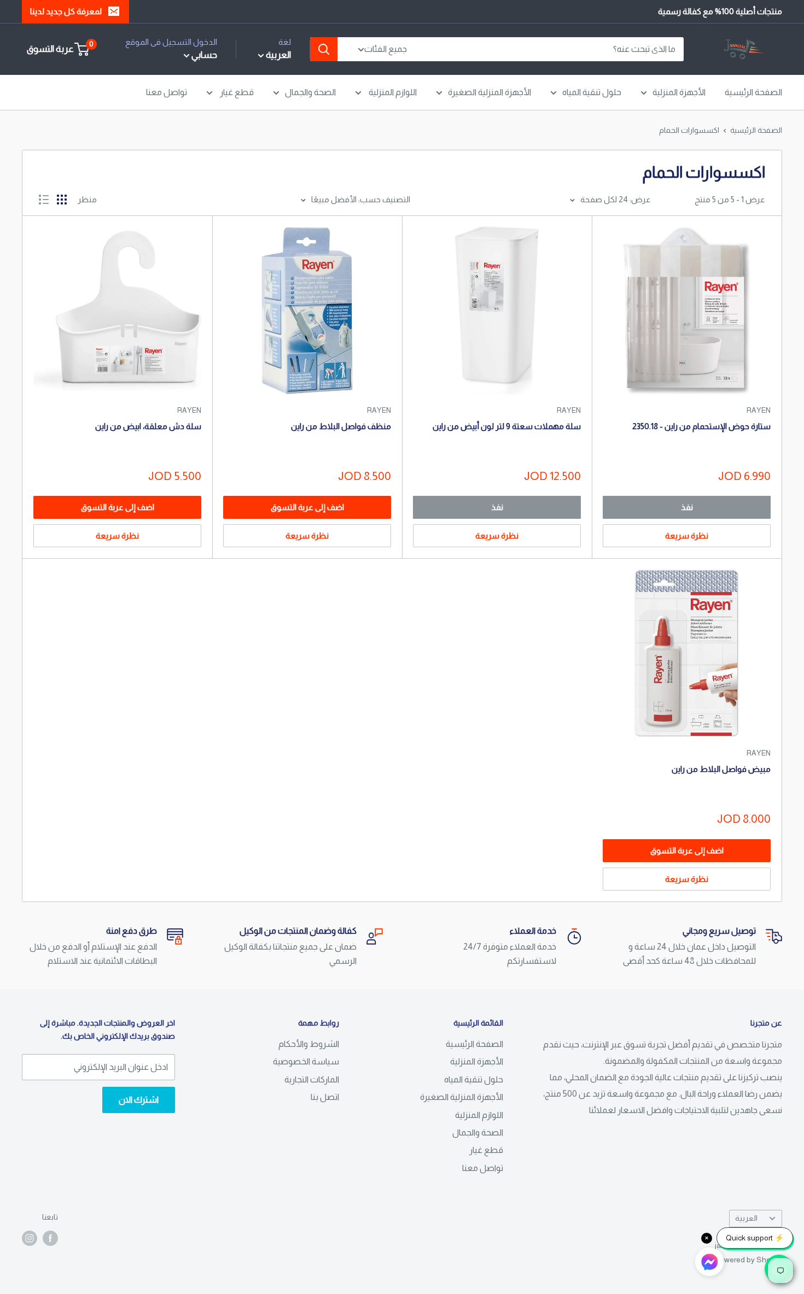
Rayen (759, 410)
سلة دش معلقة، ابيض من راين (148, 426)
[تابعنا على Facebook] (50, 1237)
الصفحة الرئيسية (753, 92)
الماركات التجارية (311, 1079)
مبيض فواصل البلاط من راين (721, 769)
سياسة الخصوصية (306, 1061)
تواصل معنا (166, 92)
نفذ (687, 507)
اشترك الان (139, 1099)
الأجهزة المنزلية (679, 92)
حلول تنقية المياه (591, 92)
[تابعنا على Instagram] (29, 1237)
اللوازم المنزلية (392, 92)
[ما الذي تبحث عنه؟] (323, 49)
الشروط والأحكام (308, 1044)
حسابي (203, 55)
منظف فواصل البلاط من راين (341, 426)
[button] (709, 1264)
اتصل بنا (325, 1097)
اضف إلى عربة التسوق (307, 507)
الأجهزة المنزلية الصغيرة (489, 92)
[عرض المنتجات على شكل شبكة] (62, 199)
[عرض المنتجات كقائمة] (44, 199)
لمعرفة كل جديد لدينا (66, 11)
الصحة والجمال (310, 92)
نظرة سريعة (686, 535)
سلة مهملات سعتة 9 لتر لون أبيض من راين (507, 426)
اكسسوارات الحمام (689, 130)
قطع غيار (236, 92)
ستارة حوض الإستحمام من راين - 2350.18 (701, 426)
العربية (746, 1218)
